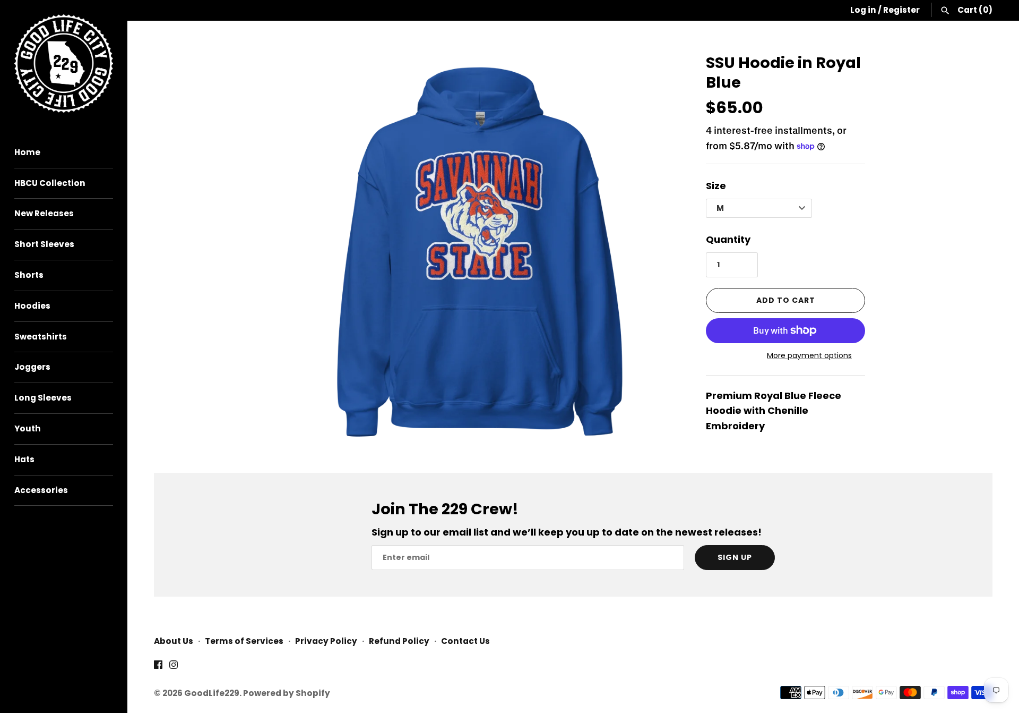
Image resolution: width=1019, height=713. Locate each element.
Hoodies (32, 305)
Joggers (32, 366)
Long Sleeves (43, 397)
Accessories (41, 490)
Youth (27, 428)
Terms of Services (244, 641)
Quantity (728, 239)
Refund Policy (399, 641)
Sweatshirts (40, 336)
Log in (863, 9)
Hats (24, 459)
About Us (173, 641)
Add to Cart (785, 300)
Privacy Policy (326, 641)
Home (27, 152)
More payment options (809, 356)
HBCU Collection (49, 183)
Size (716, 185)
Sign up (735, 557)
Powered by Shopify (286, 693)
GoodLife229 (211, 693)
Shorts (29, 275)
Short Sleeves (44, 244)
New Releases (44, 213)
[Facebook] (158, 667)
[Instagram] (173, 667)
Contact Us (465, 641)
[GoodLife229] (63, 63)
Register (901, 9)
